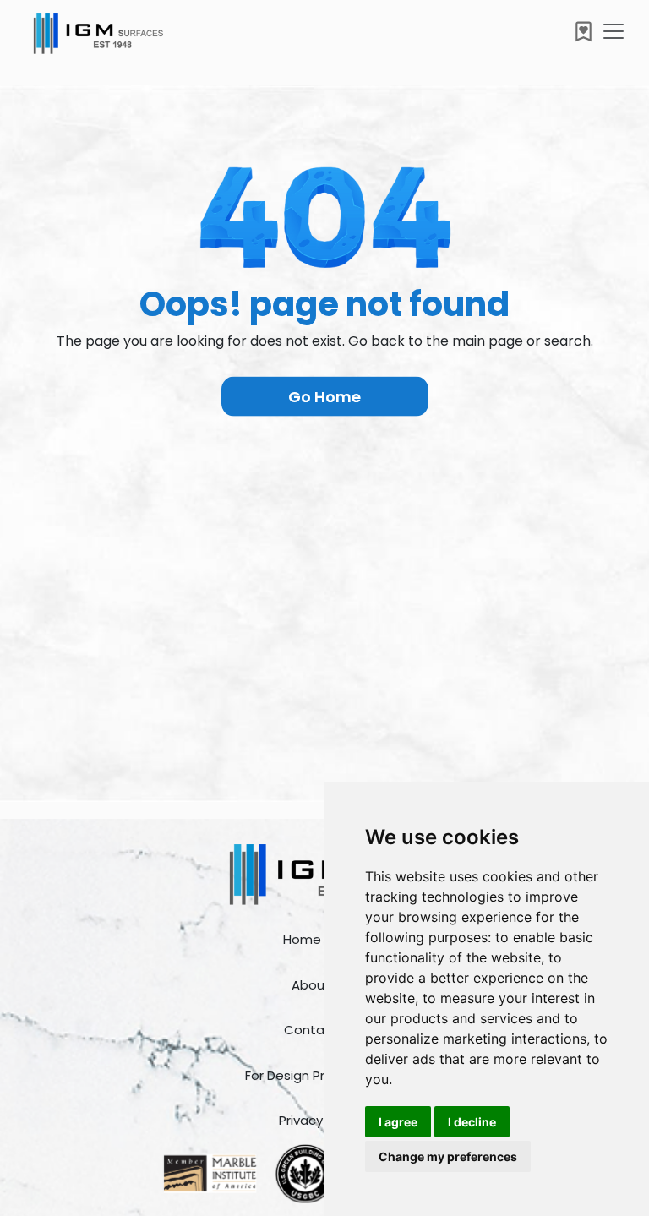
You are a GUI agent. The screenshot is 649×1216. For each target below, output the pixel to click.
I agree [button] (398, 1122)
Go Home (324, 396)
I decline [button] (472, 1122)
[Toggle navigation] (613, 31)
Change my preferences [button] (448, 1156)
